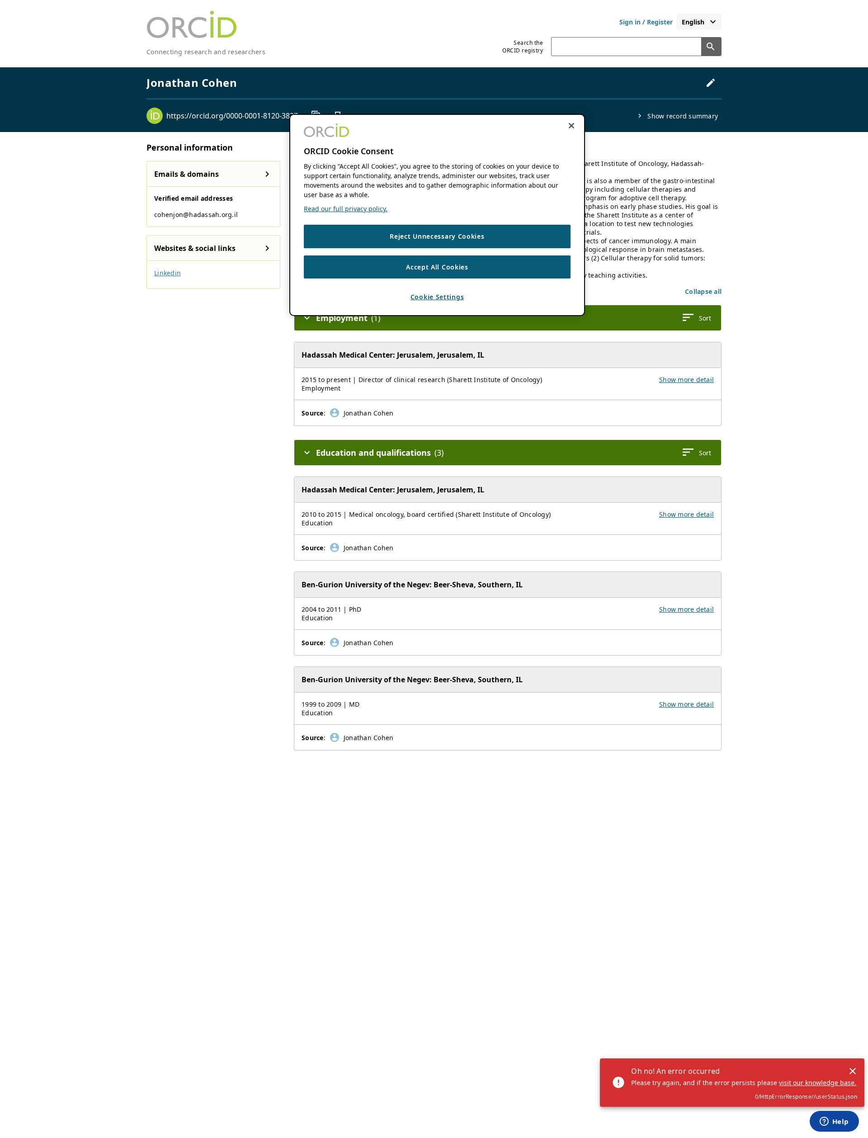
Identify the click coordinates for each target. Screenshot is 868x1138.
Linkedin (167, 273)
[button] (703, 291)
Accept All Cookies (437, 266)
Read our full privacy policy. (345, 208)
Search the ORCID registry (522, 46)
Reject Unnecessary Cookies (437, 236)
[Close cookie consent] (571, 126)
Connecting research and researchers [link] (205, 51)
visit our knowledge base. (817, 1082)
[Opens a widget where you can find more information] (834, 1122)
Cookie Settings (437, 297)
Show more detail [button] (686, 379)
